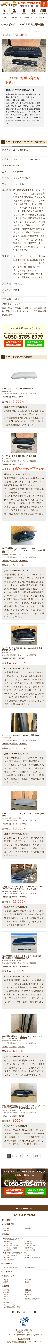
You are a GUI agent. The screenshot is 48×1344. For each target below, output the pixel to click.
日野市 (16, 290)
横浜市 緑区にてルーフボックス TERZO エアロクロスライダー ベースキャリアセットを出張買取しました (23, 550)
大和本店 (14, 560)
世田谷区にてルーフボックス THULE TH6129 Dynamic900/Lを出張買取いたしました (22, 888)
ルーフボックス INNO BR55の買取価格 (19, 456)
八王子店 (14, 824)
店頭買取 (14, 743)
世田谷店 (14, 897)
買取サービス (7, 1264)
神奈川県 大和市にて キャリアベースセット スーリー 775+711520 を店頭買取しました (23, 1037)
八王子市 (5, 824)
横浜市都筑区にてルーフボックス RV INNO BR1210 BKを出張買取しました (21, 957)
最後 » (37, 1156)
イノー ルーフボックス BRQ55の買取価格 (20, 735)
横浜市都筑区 (24, 966)
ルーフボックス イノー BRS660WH (17, 389)
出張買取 (5, 397)
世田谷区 (5, 743)
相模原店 (23, 743)
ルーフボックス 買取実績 (28, 393)
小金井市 (21, 658)
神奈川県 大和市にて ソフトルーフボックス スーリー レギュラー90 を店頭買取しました (23, 1107)
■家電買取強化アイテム (13, 1239)
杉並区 (21, 397)
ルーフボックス (20, 150)
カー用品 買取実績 (9, 393)
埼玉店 (14, 397)
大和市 (5, 1046)
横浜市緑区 (23, 560)
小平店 (14, 464)
